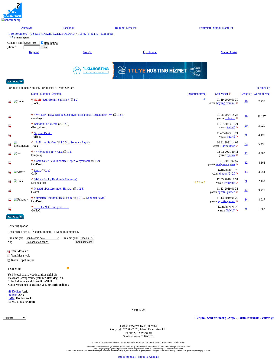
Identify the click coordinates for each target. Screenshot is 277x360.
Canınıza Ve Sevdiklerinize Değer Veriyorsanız (62, 160)
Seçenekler (262, 87)
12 (246, 153)
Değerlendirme (196, 93)
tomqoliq (36, 155)
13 (246, 171)
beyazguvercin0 (225, 103)
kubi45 (231, 127)
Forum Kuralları (248, 317)
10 (246, 101)
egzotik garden (226, 192)
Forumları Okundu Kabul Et (216, 27)
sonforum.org (19, 33)
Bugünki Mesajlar (125, 27)
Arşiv (231, 317)
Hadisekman (227, 145)
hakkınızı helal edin (45, 124)
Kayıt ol (34, 52)
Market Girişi (229, 52)
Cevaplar (246, 93)
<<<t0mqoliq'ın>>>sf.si (48, 151)
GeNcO (36, 210)
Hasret (35, 192)
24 (246, 190)
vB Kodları (14, 291)
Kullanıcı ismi (15, 42)
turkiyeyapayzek (225, 164)
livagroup (229, 182)
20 (246, 125)
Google (87, 52)
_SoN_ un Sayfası (45, 142)
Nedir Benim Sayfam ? (55, 99)
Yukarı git (267, 317)
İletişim (200, 317)
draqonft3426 (227, 173)
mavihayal (37, 118)
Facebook (68, 27)
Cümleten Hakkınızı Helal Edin (53, 197)
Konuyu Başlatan (50, 93)
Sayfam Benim (43, 133)
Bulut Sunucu (126, 356)
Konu (34, 93)
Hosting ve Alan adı (147, 356)
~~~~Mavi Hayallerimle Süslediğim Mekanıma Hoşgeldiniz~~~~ (73, 114)
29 (246, 116)
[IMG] (11, 298)
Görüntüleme (261, 93)
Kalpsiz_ (230, 118)
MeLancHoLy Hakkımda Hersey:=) (55, 179)
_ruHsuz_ (37, 136)
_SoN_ (35, 103)
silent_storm (38, 127)
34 (246, 144)
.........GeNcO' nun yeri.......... (51, 207)
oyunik (231, 155)
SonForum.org (216, 317)
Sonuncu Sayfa (79, 142)
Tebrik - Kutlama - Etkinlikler (95, 33)
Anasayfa (26, 27)
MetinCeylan (39, 182)
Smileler (12, 294)
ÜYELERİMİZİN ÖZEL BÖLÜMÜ (52, 33)
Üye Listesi (150, 52)
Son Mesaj (221, 93)
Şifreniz (11, 47)
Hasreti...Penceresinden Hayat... (53, 188)
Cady (37, 170)
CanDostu (37, 164)
